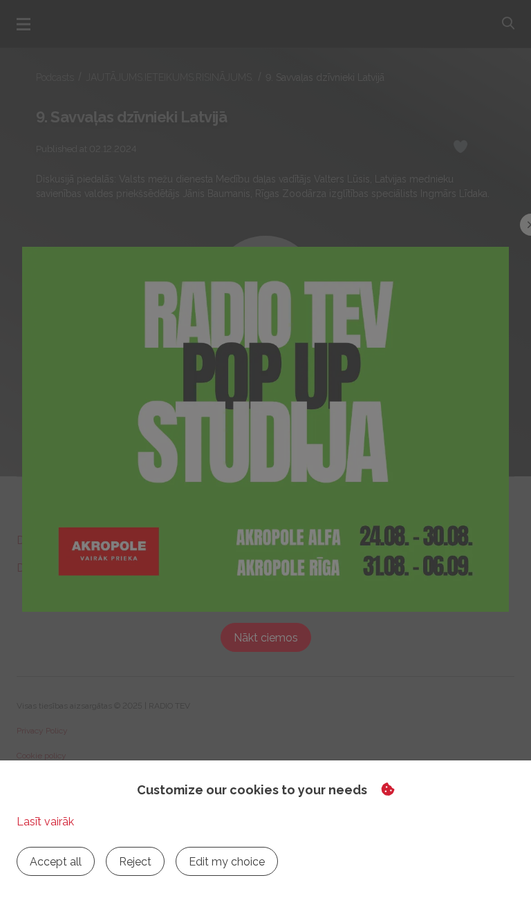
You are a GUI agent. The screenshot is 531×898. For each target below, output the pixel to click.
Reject (135, 861)
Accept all (56, 861)
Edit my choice (227, 861)
